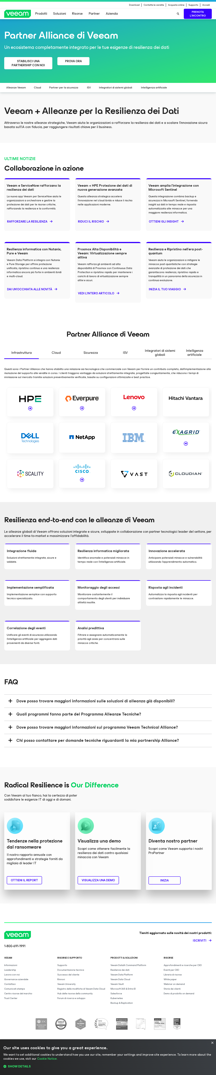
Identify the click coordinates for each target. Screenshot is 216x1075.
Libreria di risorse (173, 975)
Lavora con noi (12, 975)
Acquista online (176, 5)
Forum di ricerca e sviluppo (71, 998)
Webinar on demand (174, 984)
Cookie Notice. (47, 1058)
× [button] (212, 1043)
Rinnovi (61, 979)
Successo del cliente (68, 975)
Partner (94, 13)
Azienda (112, 13)
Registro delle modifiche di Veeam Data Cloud (81, 989)
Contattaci (10, 984)
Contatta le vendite (154, 5)
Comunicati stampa (14, 989)
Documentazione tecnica (70, 970)
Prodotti (41, 13)
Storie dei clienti (172, 989)
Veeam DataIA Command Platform (128, 965)
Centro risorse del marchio (18, 993)
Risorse (77, 13)
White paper (170, 979)
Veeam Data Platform (122, 975)
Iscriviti (199, 940)
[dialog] (108, 1057)
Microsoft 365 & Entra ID (123, 989)
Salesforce (116, 993)
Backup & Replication (122, 1003)
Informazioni (10, 965)
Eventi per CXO (171, 970)
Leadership (10, 970)
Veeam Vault (117, 984)
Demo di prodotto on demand (179, 993)
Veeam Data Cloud (120, 979)
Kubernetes (117, 998)
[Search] (178, 14)
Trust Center (10, 998)
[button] (108, 1066)
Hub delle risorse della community (75, 993)
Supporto (193, 5)
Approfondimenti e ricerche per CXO (183, 965)
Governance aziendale (16, 979)
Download (134, 5)
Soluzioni (59, 13)
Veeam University (66, 984)
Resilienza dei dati (120, 970)
